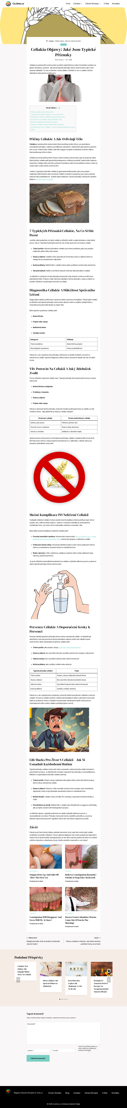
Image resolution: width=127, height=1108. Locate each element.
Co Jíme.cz (60, 60)
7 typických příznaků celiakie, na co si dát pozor (47, 114)
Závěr (33, 130)
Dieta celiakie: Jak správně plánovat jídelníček (50, 983)
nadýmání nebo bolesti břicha (69, 647)
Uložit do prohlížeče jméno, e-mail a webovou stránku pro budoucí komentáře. (88, 1048)
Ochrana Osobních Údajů (71, 1104)
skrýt (57, 108)
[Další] (109, 980)
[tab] (59, 999)
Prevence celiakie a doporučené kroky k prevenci (47, 124)
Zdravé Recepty (91, 1093)
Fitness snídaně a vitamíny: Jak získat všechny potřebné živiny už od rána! (83, 941)
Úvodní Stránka (54, 1093)
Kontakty (116, 3)
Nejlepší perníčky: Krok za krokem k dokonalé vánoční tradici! (43, 941)
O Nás (106, 3)
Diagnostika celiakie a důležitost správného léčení (48, 117)
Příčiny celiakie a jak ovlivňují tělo (42, 112)
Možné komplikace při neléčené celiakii (44, 122)
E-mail (56, 1050)
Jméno (30, 1050)
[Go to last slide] (18, 980)
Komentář (31, 1024)
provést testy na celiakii (44, 179)
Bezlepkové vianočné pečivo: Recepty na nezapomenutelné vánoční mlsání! (101, 986)
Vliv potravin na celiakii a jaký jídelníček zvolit (46, 119)
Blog (67, 1093)
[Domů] (47, 41)
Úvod (68, 3)
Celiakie (63, 44)
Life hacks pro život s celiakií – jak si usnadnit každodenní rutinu (53, 127)
